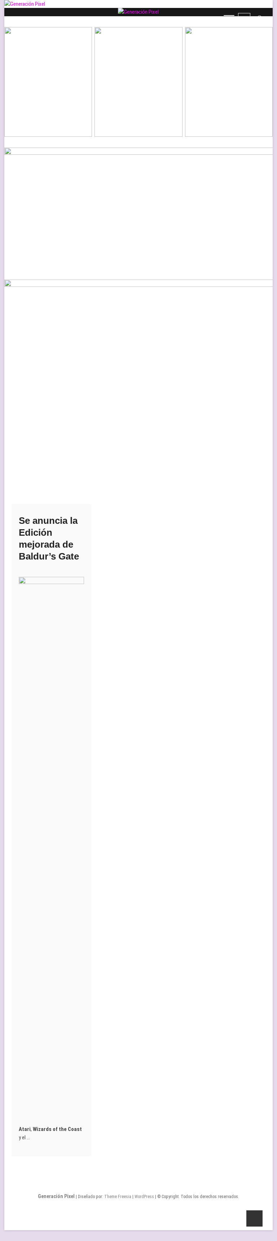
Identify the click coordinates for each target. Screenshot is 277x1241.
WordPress (144, 1196)
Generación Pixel (56, 1196)
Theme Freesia (117, 1196)
